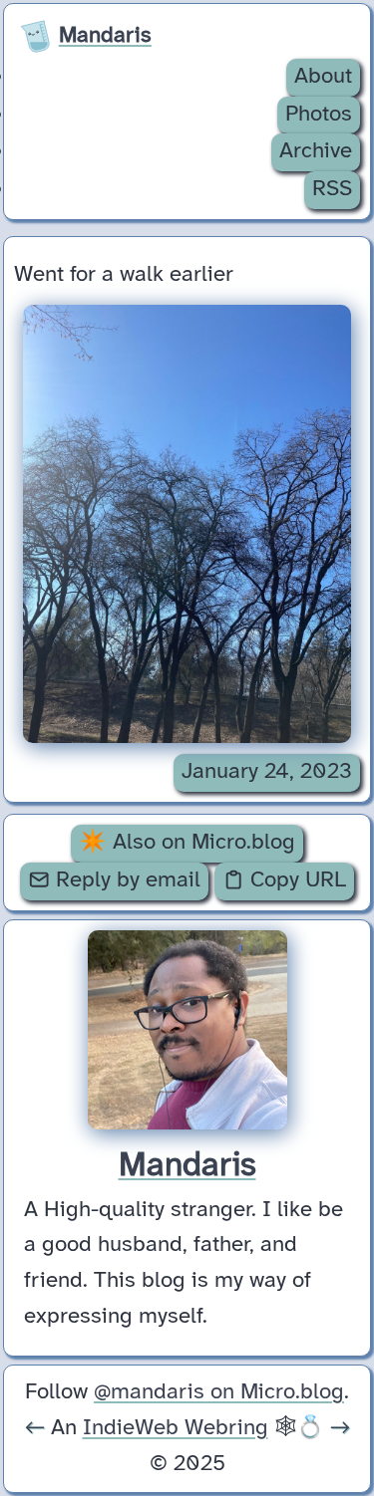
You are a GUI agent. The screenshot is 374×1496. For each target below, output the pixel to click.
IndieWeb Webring (175, 1428)
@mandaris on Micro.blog (219, 1392)
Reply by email (125, 880)
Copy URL (295, 880)
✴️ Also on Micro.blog (187, 843)
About (323, 77)
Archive (315, 151)
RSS (332, 189)
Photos (318, 114)
